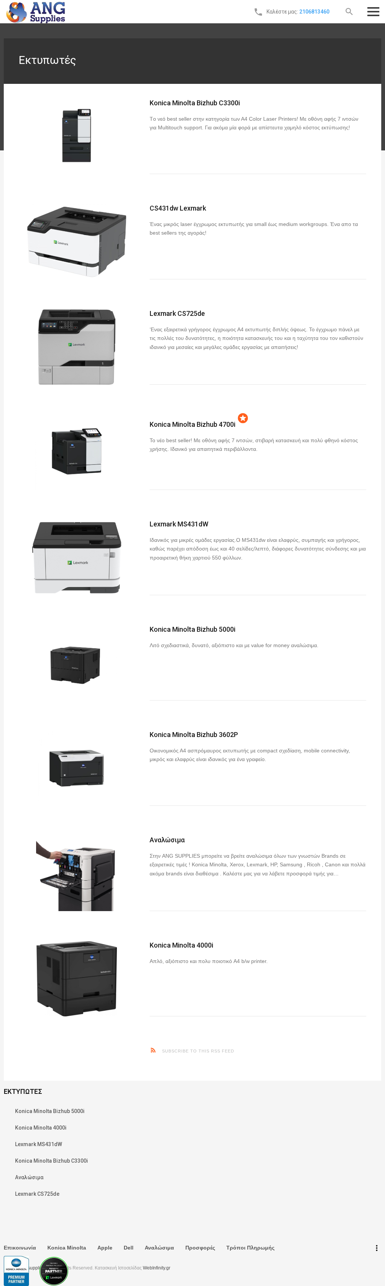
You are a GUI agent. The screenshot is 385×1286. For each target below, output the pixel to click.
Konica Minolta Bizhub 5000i (192, 629)
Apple (104, 1248)
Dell (128, 1248)
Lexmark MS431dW (179, 524)
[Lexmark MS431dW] (77, 557)
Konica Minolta (66, 1248)
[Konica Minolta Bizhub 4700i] (77, 452)
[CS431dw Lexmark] (77, 241)
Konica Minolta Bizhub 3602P (194, 735)
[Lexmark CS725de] (77, 347)
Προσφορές (200, 1248)
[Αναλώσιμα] (77, 873)
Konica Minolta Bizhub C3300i (195, 103)
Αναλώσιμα (167, 840)
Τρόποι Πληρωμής (250, 1248)
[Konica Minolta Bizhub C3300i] (77, 136)
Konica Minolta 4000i (181, 945)
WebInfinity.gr (156, 1268)
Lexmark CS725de (177, 313)
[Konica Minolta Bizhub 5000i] (77, 663)
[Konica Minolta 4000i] (77, 978)
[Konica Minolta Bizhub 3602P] (77, 768)
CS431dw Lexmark (178, 208)
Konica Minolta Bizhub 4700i (192, 424)
